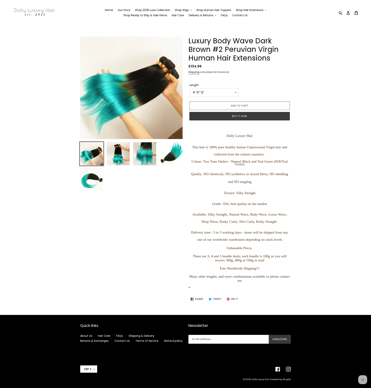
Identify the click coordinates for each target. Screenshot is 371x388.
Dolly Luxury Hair (260, 379)
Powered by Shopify (280, 379)
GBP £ (88, 369)
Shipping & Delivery (141, 336)
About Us (86, 336)
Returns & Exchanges (94, 341)
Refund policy (173, 341)
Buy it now (239, 116)
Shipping (193, 72)
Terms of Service (146, 341)
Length (194, 85)
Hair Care (104, 336)
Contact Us (122, 341)
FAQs (119, 336)
